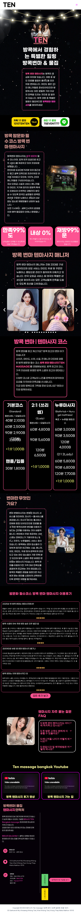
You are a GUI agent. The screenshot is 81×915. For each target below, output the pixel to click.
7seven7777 (18, 881)
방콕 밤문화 (31, 156)
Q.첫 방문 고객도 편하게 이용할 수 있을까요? (54, 732)
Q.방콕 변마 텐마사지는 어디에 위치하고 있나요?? (55, 724)
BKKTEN (20, 878)
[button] (4, 309)
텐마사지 (26, 819)
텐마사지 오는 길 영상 (9, 836)
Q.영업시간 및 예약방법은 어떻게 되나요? (55, 747)
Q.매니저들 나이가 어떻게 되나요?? (55, 740)
